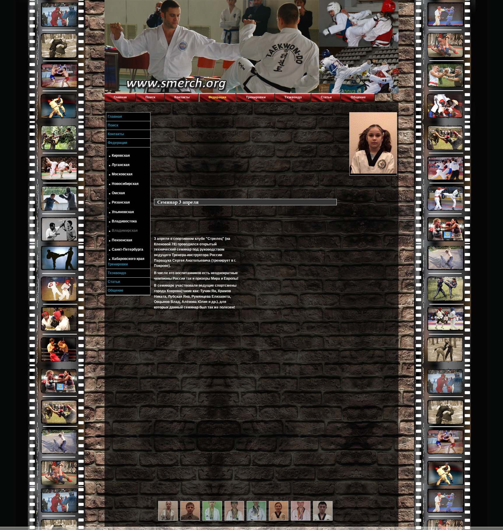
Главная (120, 97)
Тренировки (256, 97)
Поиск (150, 97)
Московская (122, 174)
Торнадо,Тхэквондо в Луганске (148, 7)
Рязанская (121, 202)
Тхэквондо (293, 97)
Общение (358, 97)
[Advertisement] (250, 153)
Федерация (217, 97)
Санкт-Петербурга (127, 249)
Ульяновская (123, 212)
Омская (118, 193)
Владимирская (125, 231)
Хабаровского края (128, 259)
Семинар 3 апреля (178, 202)
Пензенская (122, 240)
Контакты (181, 97)
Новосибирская (125, 184)
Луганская (121, 165)
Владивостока (124, 221)
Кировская (121, 156)
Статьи (326, 97)
